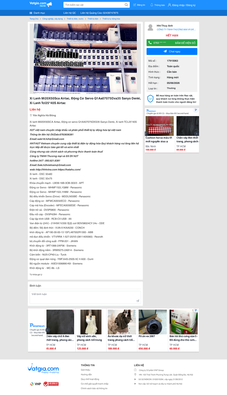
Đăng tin (141, 4)
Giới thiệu (85, 369)
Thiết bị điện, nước (75, 18)
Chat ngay (174, 51)
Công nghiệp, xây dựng (52, 18)
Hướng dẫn (86, 374)
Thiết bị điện (93, 18)
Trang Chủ (34, 18)
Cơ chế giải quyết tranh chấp (94, 383)
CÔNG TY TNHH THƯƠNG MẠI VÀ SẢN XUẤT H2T (181, 29)
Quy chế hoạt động (90, 378)
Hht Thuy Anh (165, 25)
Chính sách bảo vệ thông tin (94, 388)
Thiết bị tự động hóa (111, 18)
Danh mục (39, 12)
